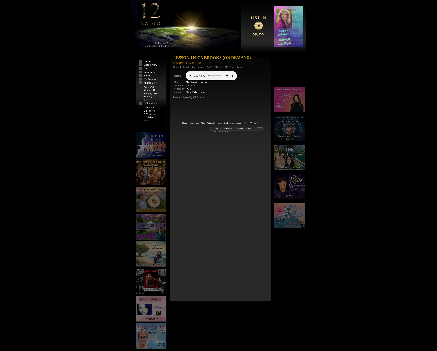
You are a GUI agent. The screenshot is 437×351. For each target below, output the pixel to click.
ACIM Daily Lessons (196, 92)
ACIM (188, 88)
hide (259, 128)
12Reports (228, 128)
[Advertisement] (289, 71)
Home (184, 123)
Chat (203, 123)
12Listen (249, 128)
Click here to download (197, 82)
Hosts (219, 123)
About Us (240, 123)
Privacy (148, 97)
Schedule (211, 123)
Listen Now (194, 123)
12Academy (239, 128)
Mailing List (150, 93)
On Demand (229, 123)
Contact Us (150, 90)
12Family (253, 123)
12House (218, 128)
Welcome (149, 87)
